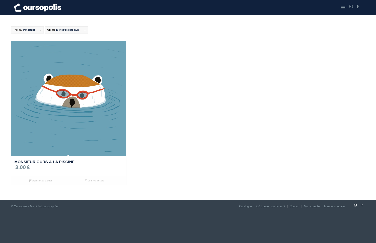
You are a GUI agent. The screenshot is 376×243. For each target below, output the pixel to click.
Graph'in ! (53, 206)
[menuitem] (343, 7)
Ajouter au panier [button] (42, 180)
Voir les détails (95, 180)
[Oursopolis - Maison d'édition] (38, 7)
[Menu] (343, 7)
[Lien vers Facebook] (357, 6)
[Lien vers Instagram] (351, 6)
